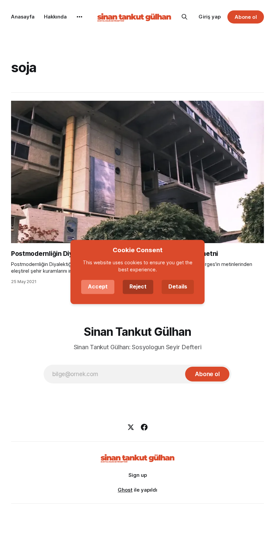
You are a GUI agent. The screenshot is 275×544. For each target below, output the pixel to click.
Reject (138, 286)
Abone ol (245, 17)
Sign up (137, 475)
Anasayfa (23, 16)
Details (177, 286)
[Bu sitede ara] (184, 16)
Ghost (125, 490)
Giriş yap (210, 16)
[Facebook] (144, 427)
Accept (98, 286)
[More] (79, 16)
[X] (130, 427)
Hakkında (55, 16)
